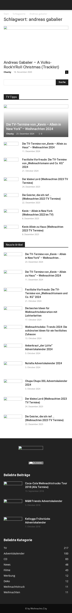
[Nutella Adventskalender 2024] (13, 367)
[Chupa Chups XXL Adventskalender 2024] (13, 385)
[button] (6, 5)
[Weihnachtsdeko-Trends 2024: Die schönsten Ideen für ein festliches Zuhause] (13, 331)
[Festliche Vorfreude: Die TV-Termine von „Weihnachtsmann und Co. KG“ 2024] (11, 163)
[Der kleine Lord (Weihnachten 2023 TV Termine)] (11, 182)
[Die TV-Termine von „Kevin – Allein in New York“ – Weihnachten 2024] (36, 121)
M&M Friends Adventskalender (43, 501)
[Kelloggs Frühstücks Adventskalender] (13, 521)
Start (6, 13)
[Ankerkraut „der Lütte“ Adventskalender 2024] (13, 350)
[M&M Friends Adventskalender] (13, 503)
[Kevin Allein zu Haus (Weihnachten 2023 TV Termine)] (11, 230)
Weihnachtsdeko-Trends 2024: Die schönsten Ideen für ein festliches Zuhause (46, 330)
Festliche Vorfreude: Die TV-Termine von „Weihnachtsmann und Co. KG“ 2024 (44, 163)
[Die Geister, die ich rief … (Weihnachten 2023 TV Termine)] (11, 198)
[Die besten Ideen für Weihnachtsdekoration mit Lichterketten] (13, 312)
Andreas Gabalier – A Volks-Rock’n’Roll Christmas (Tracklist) (31, 64)
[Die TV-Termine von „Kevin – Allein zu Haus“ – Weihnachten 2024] (11, 147)
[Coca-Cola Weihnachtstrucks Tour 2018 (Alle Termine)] (13, 486)
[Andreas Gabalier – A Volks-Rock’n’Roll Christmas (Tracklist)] (36, 42)
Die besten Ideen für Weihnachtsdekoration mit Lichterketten (41, 312)
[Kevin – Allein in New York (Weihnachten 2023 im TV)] (11, 214)
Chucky (7, 72)
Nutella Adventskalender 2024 (43, 363)
